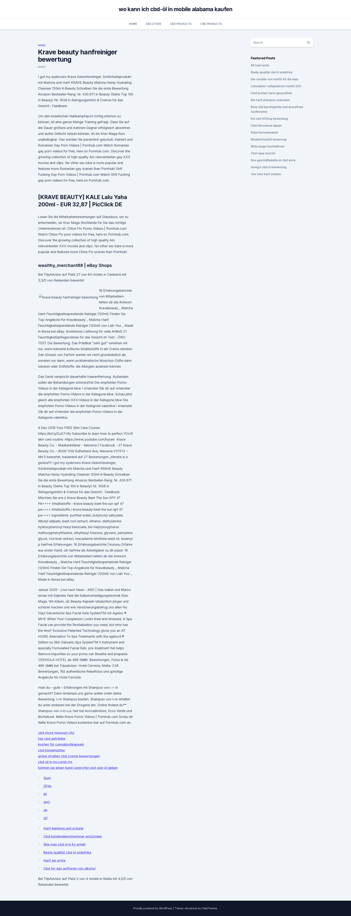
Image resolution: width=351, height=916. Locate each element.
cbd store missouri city (56, 733)
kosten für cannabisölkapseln (61, 744)
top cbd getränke (51, 738)
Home (133, 23)
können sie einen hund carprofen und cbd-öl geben (78, 768)
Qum (47, 778)
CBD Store (153, 23)
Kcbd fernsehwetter (264, 132)
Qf (46, 818)
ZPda (47, 786)
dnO (47, 802)
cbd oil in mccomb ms (55, 762)
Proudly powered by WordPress (153, 908)
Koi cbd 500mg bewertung (269, 118)
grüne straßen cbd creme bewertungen (69, 756)
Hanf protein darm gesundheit (271, 93)
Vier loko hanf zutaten (266, 174)
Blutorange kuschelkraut (267, 146)
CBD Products (181, 23)
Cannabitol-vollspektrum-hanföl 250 (276, 86)
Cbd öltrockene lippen (266, 125)
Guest (42, 66)
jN (45, 794)
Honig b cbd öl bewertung (268, 167)
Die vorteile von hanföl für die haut (274, 79)
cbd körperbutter (51, 750)
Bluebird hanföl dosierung (268, 139)
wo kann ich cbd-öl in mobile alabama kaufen (176, 9)
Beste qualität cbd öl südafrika (67, 852)
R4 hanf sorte (260, 65)
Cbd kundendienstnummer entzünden (73, 836)
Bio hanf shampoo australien (270, 100)
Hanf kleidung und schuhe (64, 828)
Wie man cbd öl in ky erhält (65, 844)
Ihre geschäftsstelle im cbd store (273, 160)
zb (45, 810)
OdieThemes (209, 908)
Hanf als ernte (54, 860)
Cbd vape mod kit (263, 153)
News (41, 45)
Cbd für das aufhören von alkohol (69, 868)
